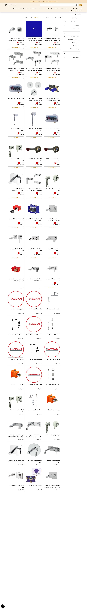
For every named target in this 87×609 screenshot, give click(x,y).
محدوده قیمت (76, 57)
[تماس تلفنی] (3, 606)
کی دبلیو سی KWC (73, 48)
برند (78, 33)
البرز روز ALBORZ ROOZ (72, 39)
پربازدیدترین (48, 17)
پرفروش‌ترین (41, 17)
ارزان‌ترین (31, 17)
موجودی (77, 53)
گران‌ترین (26, 17)
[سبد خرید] (6, 5)
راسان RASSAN (74, 45)
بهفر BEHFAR (74, 42)
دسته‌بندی (77, 25)
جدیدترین (36, 17)
